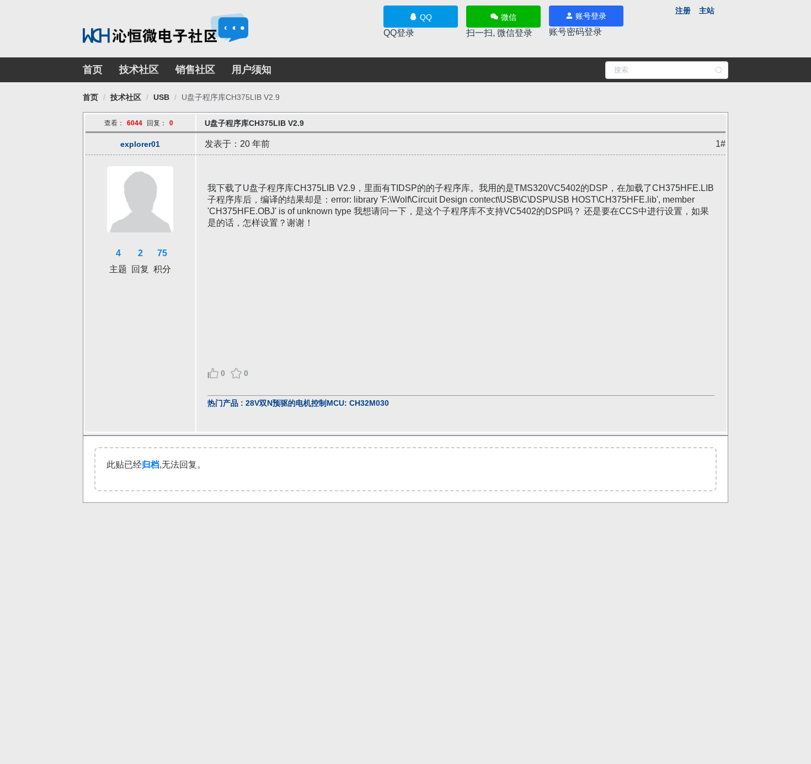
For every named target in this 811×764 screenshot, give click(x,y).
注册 (683, 10)
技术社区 (139, 69)
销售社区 (195, 69)
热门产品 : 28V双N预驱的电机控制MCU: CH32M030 (298, 403)
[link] (90, 97)
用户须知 (251, 69)
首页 (93, 69)
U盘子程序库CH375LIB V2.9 (231, 97)
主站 (706, 10)
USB (161, 97)
